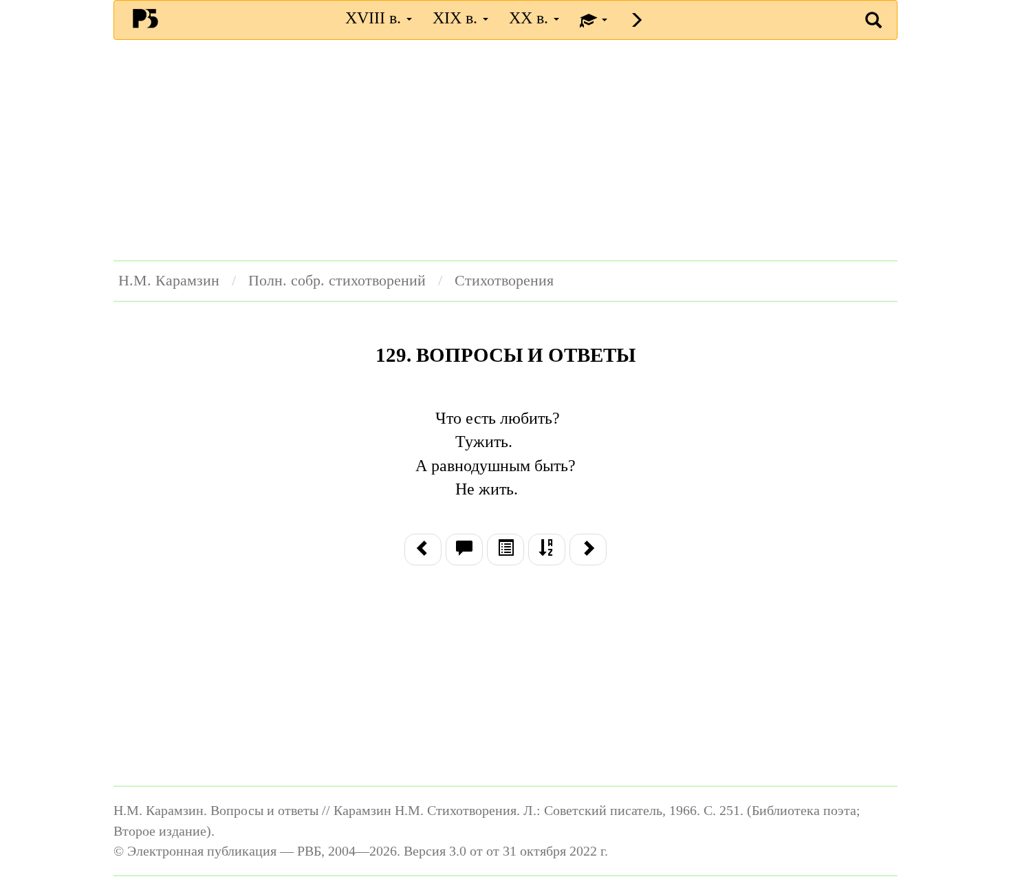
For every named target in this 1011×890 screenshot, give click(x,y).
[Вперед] (588, 549)
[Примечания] (464, 549)
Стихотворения (504, 280)
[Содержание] (505, 549)
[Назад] (423, 549)
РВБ (145, 18)
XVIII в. (375, 18)
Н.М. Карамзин (168, 280)
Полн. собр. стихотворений (337, 280)
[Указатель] (546, 549)
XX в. (530, 18)
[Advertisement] (505, 150)
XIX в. (457, 18)
